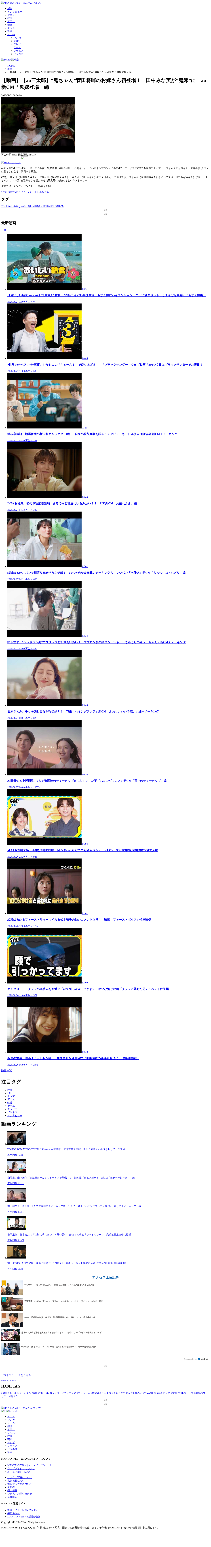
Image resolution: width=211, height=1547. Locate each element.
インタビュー (14, 11)
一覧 (3, 230)
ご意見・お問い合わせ (19, 1493)
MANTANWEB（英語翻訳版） (24, 1516)
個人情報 (12, 1490)
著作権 (11, 1487)
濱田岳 (47, 206)
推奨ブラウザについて (19, 1484)
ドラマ (11, 21)
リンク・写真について (19, 1477)
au (10, 206)
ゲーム (17, 47)
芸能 (16, 41)
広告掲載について (17, 1480)
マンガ (17, 37)
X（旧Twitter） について (20, 1471)
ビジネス (18, 54)
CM (62, 206)
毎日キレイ (13, 1513)
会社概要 (12, 1497)
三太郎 (5, 206)
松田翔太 (28, 206)
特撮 (9, 18)
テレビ (17, 44)
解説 (9, 8)
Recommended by (190, 1359)
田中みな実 (17, 206)
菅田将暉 (55, 206)
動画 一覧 (6, 1070)
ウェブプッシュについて (21, 1468)
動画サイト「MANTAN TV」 (23, 1510)
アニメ (11, 15)
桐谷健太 (38, 206)
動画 (9, 31)
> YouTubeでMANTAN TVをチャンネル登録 (25, 192)
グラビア (18, 50)
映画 (9, 24)
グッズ (11, 28)
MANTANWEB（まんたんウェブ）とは (29, 1465)
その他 (11, 34)
